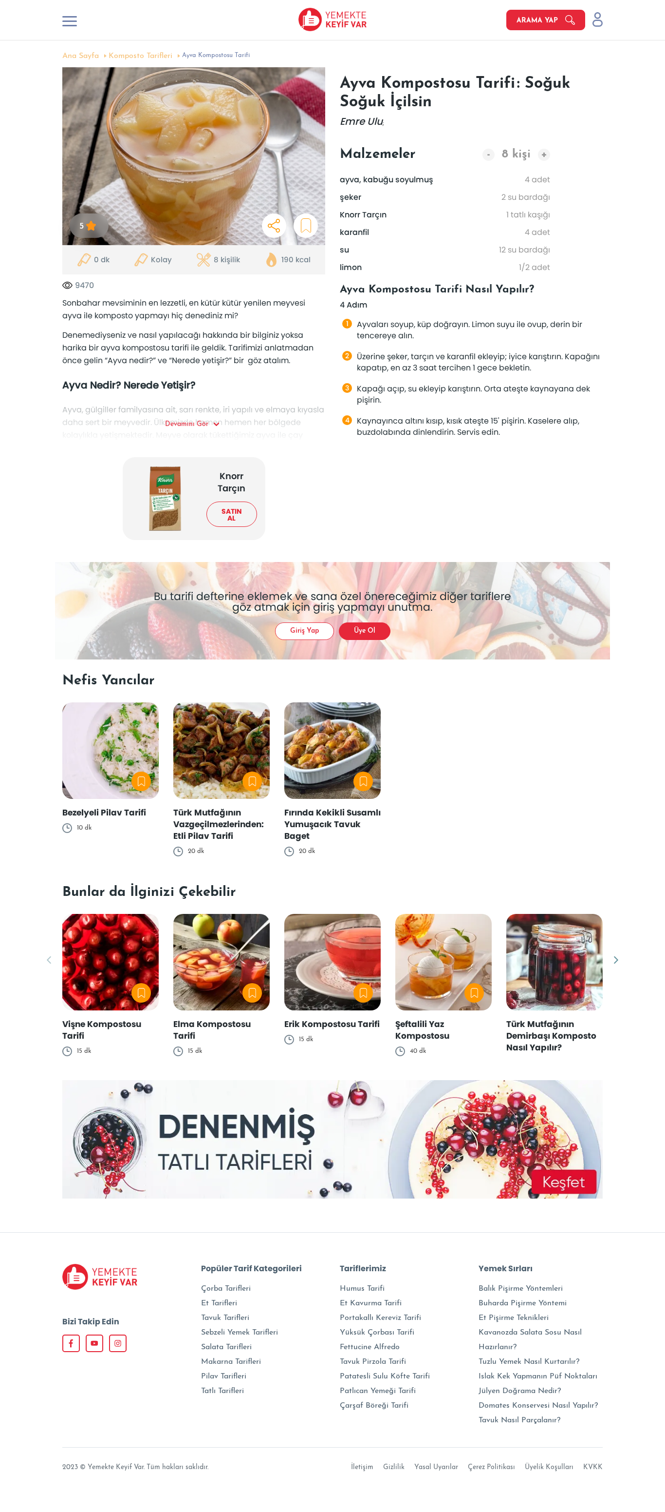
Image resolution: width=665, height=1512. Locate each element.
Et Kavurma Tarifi (371, 1303)
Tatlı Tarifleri (222, 1391)
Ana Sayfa (80, 56)
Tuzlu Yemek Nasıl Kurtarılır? (529, 1362)
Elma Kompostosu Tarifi (212, 1030)
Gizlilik (394, 1467)
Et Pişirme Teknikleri (514, 1318)
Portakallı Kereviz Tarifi (380, 1318)
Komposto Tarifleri (140, 56)
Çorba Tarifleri (226, 1289)
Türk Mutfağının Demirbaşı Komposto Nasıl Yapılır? (551, 1035)
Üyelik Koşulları (549, 1467)
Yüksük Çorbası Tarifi (377, 1333)
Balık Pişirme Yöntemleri (521, 1289)
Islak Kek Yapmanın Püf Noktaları (538, 1376)
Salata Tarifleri (226, 1347)
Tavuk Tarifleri (225, 1318)
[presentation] (49, 961)
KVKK (593, 1467)
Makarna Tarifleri (231, 1362)
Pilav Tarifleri (223, 1376)
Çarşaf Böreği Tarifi (374, 1406)
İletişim (362, 1467)
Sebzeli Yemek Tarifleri (239, 1333)
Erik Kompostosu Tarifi (332, 1024)
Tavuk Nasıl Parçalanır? (519, 1420)
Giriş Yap (304, 631)
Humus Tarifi (362, 1289)
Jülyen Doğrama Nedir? (520, 1391)
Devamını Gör (186, 424)
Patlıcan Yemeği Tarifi (378, 1391)
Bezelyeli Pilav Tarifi (104, 812)
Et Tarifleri (219, 1303)
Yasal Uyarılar (436, 1467)
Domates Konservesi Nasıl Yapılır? (538, 1406)
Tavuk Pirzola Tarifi (373, 1362)
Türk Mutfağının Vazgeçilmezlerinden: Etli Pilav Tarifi (218, 824)
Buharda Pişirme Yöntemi (523, 1303)
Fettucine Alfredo (370, 1347)
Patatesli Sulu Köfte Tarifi (385, 1376)
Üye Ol (364, 631)
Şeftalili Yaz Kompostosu (422, 1030)
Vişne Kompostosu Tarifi (101, 1030)
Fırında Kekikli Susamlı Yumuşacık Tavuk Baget (332, 824)
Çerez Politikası (491, 1467)
